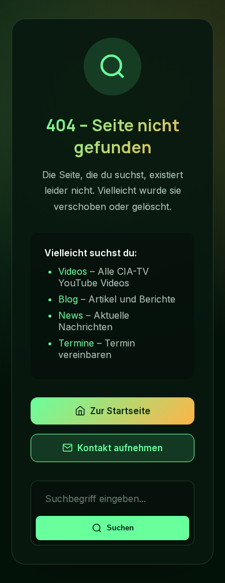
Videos (72, 271)
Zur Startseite (120, 410)
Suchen (120, 527)
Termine (76, 343)
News (70, 315)
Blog (68, 299)
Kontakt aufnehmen (120, 447)
